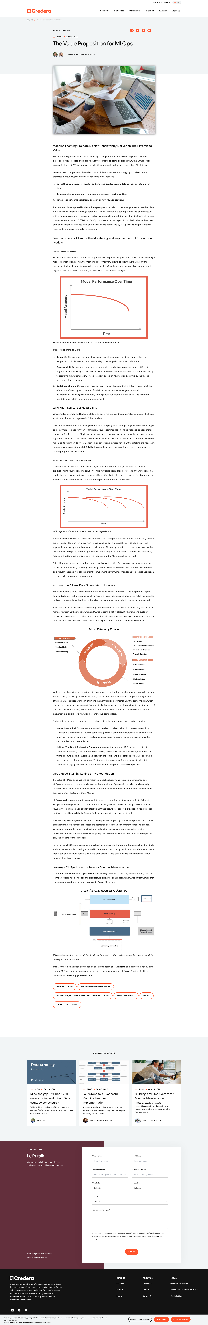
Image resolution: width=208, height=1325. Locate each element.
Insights (150, 11)
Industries (119, 11)
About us (176, 11)
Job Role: (96, 1183)
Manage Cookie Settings (140, 1319)
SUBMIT (131, 1252)
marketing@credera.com (79, 975)
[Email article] (149, 30)
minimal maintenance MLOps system (74, 873)
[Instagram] (19, 1310)
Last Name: (137, 1156)
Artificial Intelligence (67, 1005)
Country (96, 1196)
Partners (120, 1290)
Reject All (161, 1319)
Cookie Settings (176, 1296)
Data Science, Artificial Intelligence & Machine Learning (82, 996)
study (115, 747)
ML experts (119, 966)
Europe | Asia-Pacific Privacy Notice (184, 1290)
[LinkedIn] (12, 1310)
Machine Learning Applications (95, 987)
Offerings (105, 11)
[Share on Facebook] (143, 30)
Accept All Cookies (180, 1319)
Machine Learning (64, 987)
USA (177, 2)
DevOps (146, 996)
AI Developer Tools (126, 996)
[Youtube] (26, 1310)
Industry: (136, 1183)
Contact (156, 2)
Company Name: (139, 1169)
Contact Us (147, 1296)
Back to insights (63, 30)
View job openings (35, 1257)
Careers (163, 11)
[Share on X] (137, 30)
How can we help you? (101, 1210)
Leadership (147, 1283)
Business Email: (98, 1169)
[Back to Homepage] (39, 11)
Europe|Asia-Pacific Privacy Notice (37, 1323)
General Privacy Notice (179, 1283)
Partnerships (135, 11)
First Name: (97, 1156)
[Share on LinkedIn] (132, 30)
